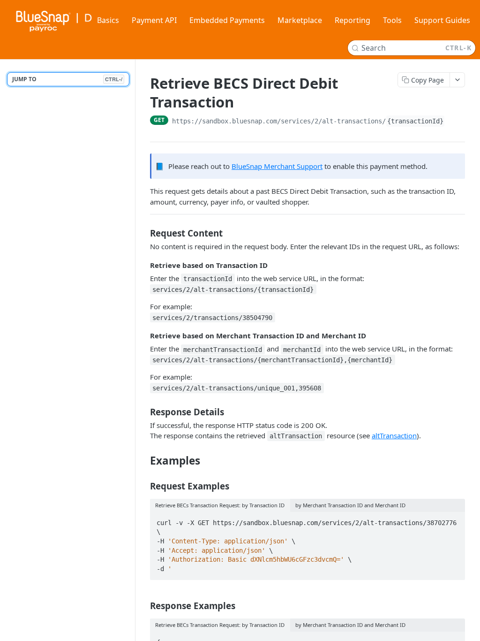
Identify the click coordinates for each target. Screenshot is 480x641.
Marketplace (300, 20)
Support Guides (442, 20)
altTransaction (394, 435)
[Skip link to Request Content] (144, 233)
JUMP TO (67, 79)
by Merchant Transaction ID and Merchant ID (350, 505)
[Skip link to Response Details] (144, 412)
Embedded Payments (227, 20)
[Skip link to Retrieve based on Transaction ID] (144, 265)
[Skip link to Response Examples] (144, 606)
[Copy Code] (453, 520)
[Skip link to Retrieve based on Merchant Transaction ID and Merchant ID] (144, 335)
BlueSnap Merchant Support (277, 166)
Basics (108, 20)
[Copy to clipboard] (454, 121)
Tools (392, 20)
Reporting (352, 20)
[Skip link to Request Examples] (144, 486)
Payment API (154, 20)
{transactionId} (415, 121)
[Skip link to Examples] (144, 460)
